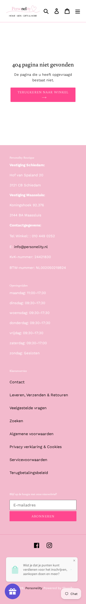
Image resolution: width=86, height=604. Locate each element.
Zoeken (16, 421)
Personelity (33, 588)
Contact (17, 382)
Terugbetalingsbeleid (29, 472)
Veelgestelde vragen (28, 408)
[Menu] (77, 11)
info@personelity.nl (31, 247)
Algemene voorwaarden (32, 434)
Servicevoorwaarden (28, 459)
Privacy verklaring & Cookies (36, 446)
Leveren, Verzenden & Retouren (39, 395)
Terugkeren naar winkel (43, 92)
